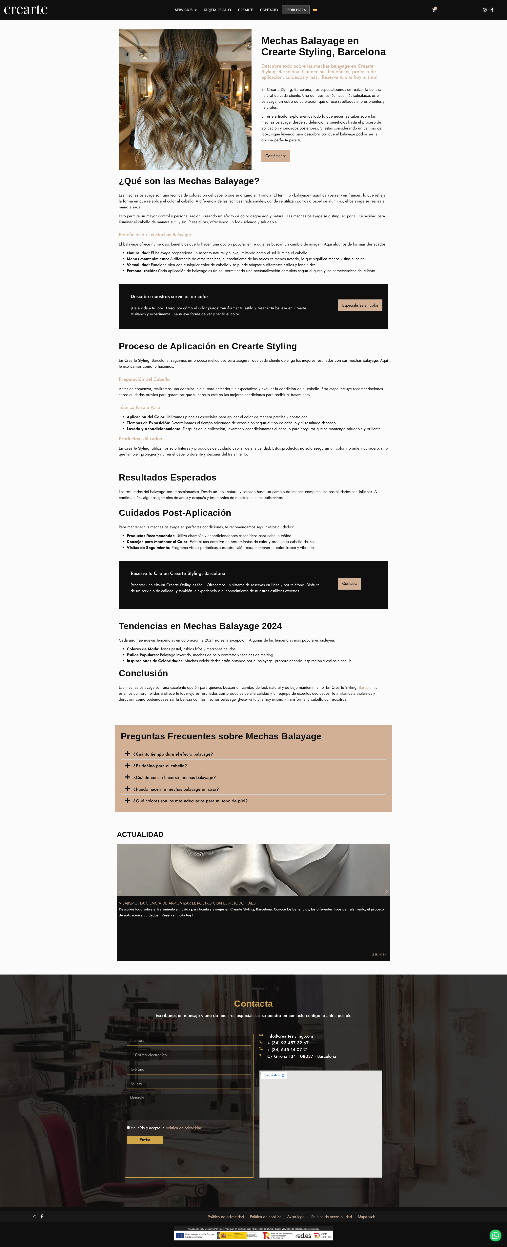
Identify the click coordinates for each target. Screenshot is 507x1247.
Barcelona (367, 687)
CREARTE (245, 9)
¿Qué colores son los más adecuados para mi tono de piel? (190, 801)
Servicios (184, 9)
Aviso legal (296, 1217)
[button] (253, 753)
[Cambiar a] (315, 10)
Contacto (269, 9)
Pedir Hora (295, 9)
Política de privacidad (226, 1217)
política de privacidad (184, 1128)
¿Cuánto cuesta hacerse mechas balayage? (174, 777)
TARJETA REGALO (217, 9)
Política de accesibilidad (331, 1217)
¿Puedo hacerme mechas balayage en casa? (176, 789)
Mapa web (366, 1217)
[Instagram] (485, 10)
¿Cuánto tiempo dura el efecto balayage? (173, 754)
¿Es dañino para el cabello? (160, 766)
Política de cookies (265, 1217)
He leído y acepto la (166, 1128)
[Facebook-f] (492, 10)
